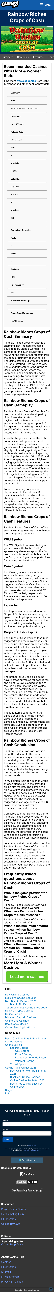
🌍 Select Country (27, 1160)
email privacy (32, 1145)
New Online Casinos (17, 994)
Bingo (8, 1090)
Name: (6, 1120)
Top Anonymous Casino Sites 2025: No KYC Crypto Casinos (26, 1009)
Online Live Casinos (17, 1020)
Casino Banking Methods (20, 1027)
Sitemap (6, 1271)
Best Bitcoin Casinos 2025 (20, 1001)
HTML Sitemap (10, 1276)
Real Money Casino (16, 1023)
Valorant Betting (24, 1060)
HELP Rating (8, 1218)
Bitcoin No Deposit (21, 1004)
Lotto (8, 1093)
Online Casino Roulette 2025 (27, 1080)
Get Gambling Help (12, 1214)
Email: (5, 1129)
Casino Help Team (12, 1244)
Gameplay (23, 57)
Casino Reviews (10, 1223)
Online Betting (13, 1014)
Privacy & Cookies (12, 1281)
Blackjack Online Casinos (25, 1076)
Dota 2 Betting (23, 1054)
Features (38, 57)
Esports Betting (19, 1047)
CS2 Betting (22, 1050)
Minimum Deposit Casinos (20, 1017)
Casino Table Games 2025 (20, 1067)
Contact (6, 1261)
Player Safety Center (13, 1209)
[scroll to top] (51, 1289)
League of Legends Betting (31, 1057)
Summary (7, 57)
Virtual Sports (18, 1064)
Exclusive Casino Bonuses (20, 997)
